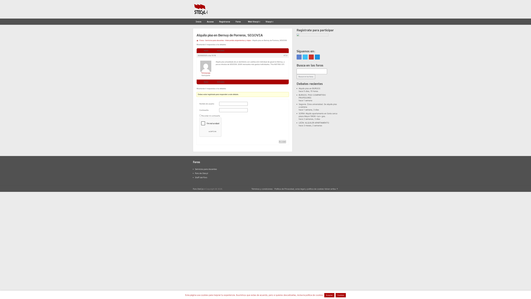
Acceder (282, 142)
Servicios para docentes (214, 40)
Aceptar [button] (329, 295)
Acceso (210, 21)
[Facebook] (299, 57)
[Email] (317, 57)
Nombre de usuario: (206, 104)
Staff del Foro (201, 177)
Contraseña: (204, 110)
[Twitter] (305, 57)
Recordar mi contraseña (211, 116)
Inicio (198, 21)
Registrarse (224, 21)
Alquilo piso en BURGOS (309, 88)
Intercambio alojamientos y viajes (238, 40)
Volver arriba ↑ (331, 189)
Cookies (340, 295)
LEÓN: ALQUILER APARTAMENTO (314, 123)
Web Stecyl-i (254, 21)
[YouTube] (311, 57)
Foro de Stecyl (201, 173)
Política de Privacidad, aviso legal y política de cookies (299, 189)
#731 (286, 55)
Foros (238, 21)
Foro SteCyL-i (199, 189)
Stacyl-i (269, 21)
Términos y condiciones (262, 189)
